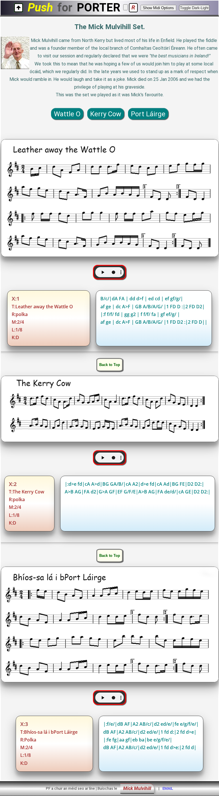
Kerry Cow (105, 114)
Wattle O (67, 114)
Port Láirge (148, 114)
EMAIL (168, 788)
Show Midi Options (158, 8)
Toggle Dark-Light (194, 8)
